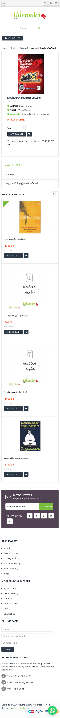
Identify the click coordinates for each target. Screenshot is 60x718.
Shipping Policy (12, 563)
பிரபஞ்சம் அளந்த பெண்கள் (15, 392)
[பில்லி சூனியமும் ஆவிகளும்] (30, 288)
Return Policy (11, 568)
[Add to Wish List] (26, 255)
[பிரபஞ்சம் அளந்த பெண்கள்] (30, 364)
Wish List (8, 598)
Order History (11, 593)
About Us (9, 548)
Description (12, 164)
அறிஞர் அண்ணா (26, 105)
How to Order (11, 603)
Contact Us (10, 613)
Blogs (7, 573)
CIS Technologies (21, 708)
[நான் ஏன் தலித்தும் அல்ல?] (30, 216)
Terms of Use (11, 553)
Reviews (9, 174)
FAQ (6, 608)
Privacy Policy (11, 558)
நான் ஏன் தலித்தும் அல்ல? (15, 238)
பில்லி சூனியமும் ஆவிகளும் (16, 315)
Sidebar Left (13, 38)
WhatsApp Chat (15, 688)
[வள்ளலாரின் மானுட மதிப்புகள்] (30, 435)
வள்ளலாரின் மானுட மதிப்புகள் (16, 457)
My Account (10, 588)
